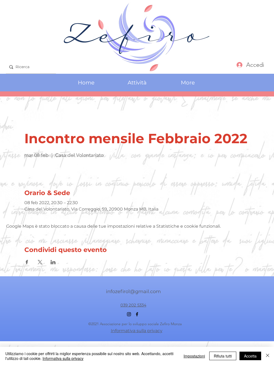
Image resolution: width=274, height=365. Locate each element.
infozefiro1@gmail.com (133, 291)
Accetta (250, 356)
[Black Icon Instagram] (129, 314)
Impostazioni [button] (194, 356)
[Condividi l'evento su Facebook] (26, 262)
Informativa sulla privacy (63, 358)
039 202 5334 (133, 305)
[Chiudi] (267, 356)
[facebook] (137, 314)
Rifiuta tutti (223, 356)
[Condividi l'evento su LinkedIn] (53, 262)
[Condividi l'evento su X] (40, 262)
